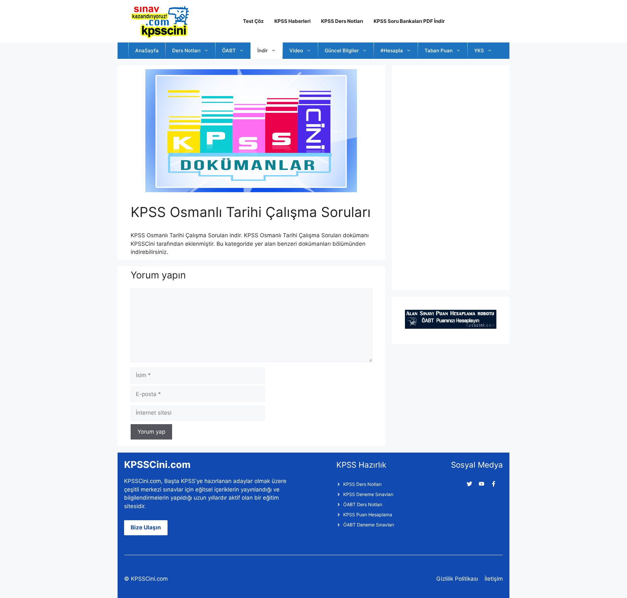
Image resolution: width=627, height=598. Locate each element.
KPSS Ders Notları (342, 21)
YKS (479, 50)
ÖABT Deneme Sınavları (368, 524)
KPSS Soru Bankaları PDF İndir (409, 21)
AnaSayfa (147, 50)
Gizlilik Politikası (457, 578)
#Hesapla (391, 50)
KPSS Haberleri (292, 21)
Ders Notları (186, 50)
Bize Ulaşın (146, 527)
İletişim (494, 578)
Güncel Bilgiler (342, 50)
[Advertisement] (454, 176)
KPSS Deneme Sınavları (368, 494)
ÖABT (229, 50)
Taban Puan (439, 50)
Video (296, 50)
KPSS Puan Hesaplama (367, 514)
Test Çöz (253, 21)
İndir (262, 50)
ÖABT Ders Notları (362, 504)
